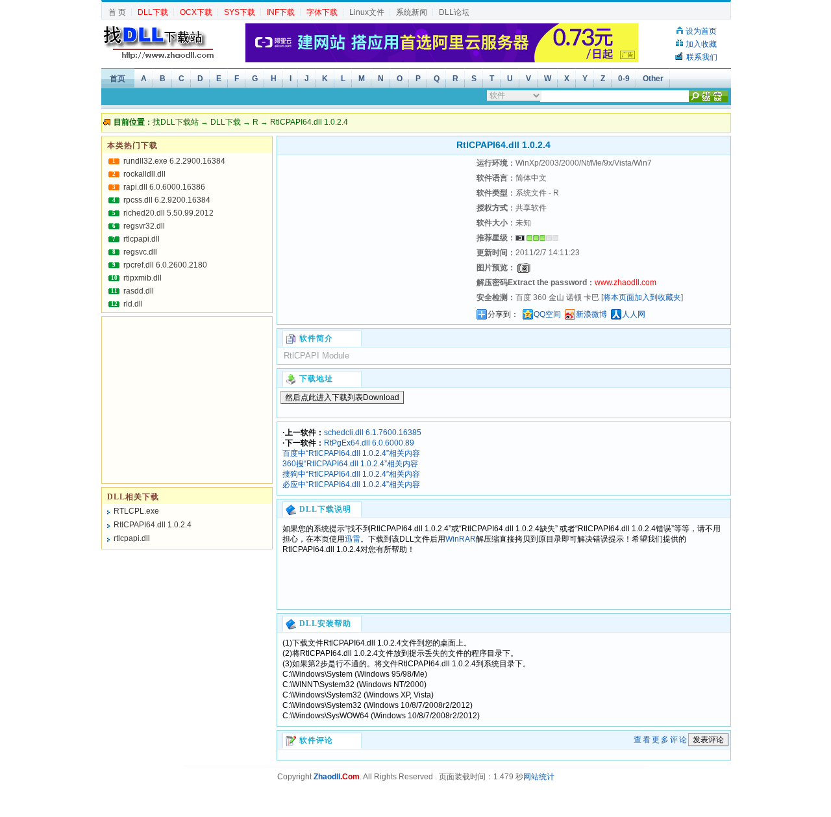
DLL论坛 (454, 12)
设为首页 (701, 31)
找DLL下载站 (176, 122)
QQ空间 (547, 314)
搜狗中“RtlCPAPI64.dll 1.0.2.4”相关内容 (351, 474)
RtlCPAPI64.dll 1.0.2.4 (153, 524)
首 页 (117, 12)
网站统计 (538, 776)
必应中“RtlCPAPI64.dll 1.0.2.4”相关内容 (351, 484)
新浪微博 (591, 314)
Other (653, 78)
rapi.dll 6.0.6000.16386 (164, 187)
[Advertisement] (375, 237)
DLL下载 (225, 122)
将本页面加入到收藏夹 (642, 297)
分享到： (503, 314)
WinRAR (460, 539)
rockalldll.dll (144, 174)
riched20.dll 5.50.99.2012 (168, 213)
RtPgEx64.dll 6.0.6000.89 (369, 442)
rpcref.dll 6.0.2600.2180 (165, 265)
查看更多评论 (661, 739)
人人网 (633, 314)
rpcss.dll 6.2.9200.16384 (166, 200)
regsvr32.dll (144, 226)
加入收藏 (701, 44)
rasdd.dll (138, 290)
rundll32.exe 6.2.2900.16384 (174, 161)
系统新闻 (411, 12)
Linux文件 (366, 12)
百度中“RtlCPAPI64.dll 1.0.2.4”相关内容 (351, 453)
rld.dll (133, 303)
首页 (117, 78)
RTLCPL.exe (136, 511)
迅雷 (352, 539)
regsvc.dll (140, 252)
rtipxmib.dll (142, 278)
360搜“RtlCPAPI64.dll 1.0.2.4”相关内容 (350, 463)
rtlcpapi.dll (141, 239)
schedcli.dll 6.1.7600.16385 (372, 432)
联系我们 (701, 57)
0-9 (624, 78)
